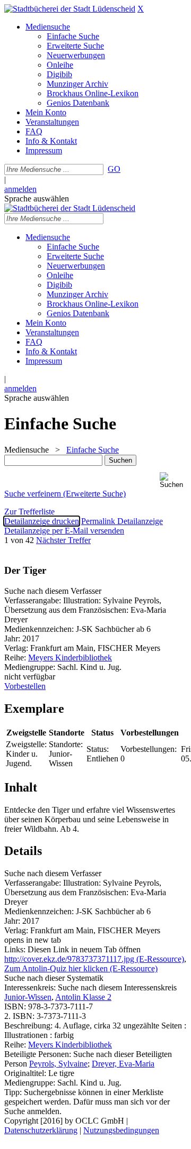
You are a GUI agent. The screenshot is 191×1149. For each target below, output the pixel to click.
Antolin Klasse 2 (83, 996)
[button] (173, 480)
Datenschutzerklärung (40, 1130)
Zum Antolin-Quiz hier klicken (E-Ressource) (81, 968)
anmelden (20, 189)
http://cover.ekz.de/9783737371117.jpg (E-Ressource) (94, 958)
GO (114, 168)
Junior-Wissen (27, 996)
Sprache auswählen (36, 198)
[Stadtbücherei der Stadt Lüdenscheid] (69, 8)
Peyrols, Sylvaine (58, 1063)
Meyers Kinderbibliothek (70, 657)
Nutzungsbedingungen (121, 1130)
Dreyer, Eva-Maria (123, 1063)
